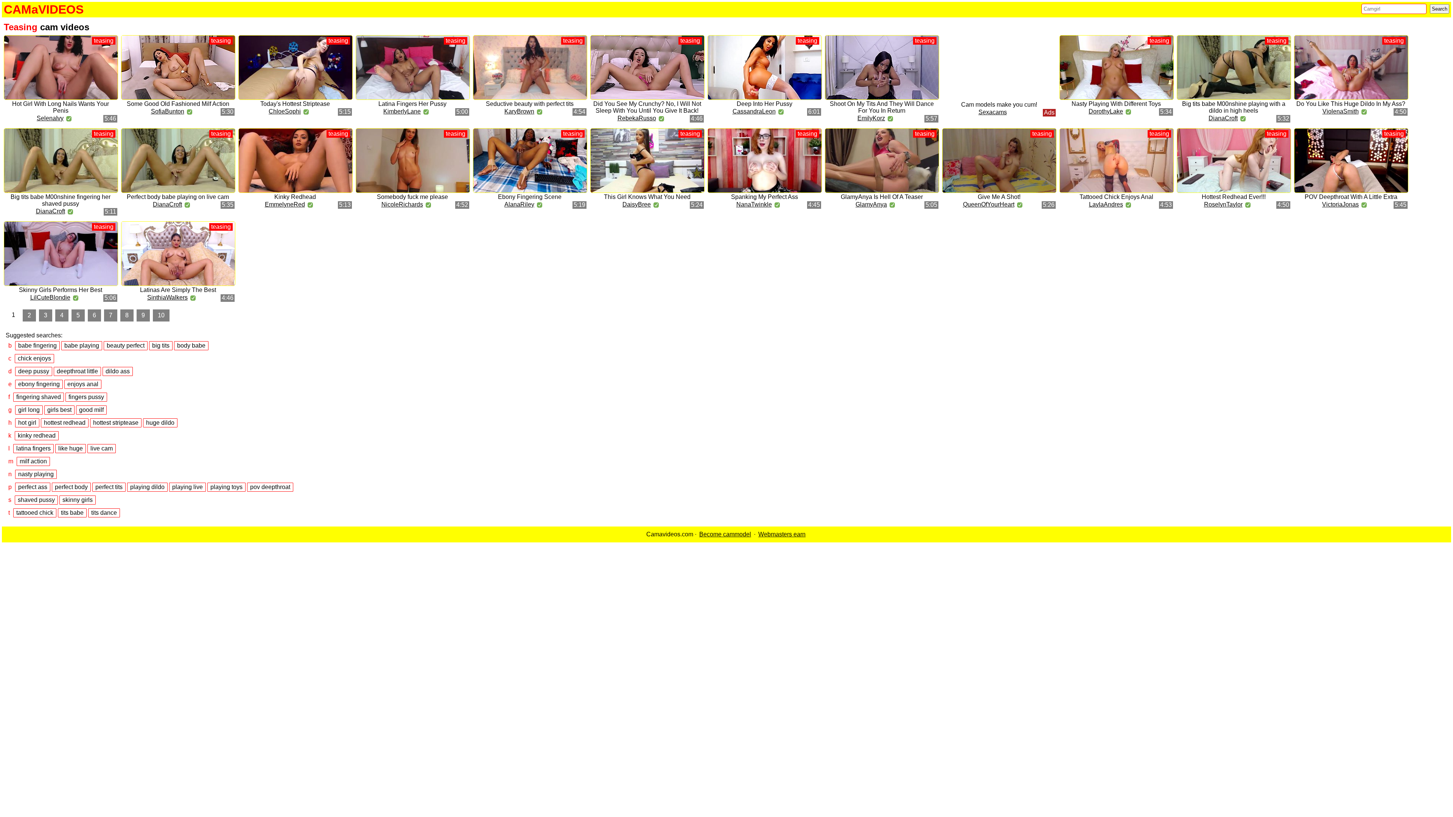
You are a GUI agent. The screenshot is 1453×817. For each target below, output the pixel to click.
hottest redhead (65, 422)
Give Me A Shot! (999, 197)
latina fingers (33, 448)
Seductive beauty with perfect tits (530, 104)
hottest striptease (115, 422)
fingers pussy (86, 397)
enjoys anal (82, 384)
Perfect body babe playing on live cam (178, 197)
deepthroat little (77, 371)
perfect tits (109, 487)
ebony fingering (39, 384)
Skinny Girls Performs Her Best (60, 290)
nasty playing (36, 474)
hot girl (27, 422)
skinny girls (77, 500)
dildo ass (118, 371)
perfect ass (32, 487)
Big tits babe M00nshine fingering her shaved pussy (60, 200)
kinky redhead (37, 435)
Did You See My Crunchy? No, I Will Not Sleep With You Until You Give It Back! (647, 107)
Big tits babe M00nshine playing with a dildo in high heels (1233, 107)
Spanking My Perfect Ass (764, 197)
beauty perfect (126, 345)
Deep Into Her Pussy (764, 104)
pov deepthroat (270, 487)
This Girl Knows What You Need (647, 197)
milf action (33, 461)
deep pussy (33, 371)
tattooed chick (34, 512)
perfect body (71, 487)
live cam (101, 448)
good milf (91, 410)
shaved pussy (36, 500)
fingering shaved (38, 397)
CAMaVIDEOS (44, 9)
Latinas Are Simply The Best (178, 290)
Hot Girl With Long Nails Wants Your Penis (60, 107)
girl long (29, 410)
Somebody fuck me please (412, 197)
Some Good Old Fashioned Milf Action (178, 104)
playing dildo (147, 487)
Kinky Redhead (295, 197)
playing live (187, 487)
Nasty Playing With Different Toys (1116, 104)
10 (161, 315)
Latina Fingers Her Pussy (412, 104)
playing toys (226, 487)
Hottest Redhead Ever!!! (1234, 197)
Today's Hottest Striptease (295, 104)
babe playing (81, 345)
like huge (70, 448)
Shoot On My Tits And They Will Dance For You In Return (882, 107)
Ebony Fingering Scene (530, 197)
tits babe (72, 512)
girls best (59, 410)
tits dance (104, 512)
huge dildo (160, 422)
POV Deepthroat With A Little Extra (1351, 197)
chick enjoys (34, 358)
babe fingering (37, 345)
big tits (161, 345)
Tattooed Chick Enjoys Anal (1116, 197)
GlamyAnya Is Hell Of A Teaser (882, 197)
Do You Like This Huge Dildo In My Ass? (1350, 104)
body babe (191, 345)
